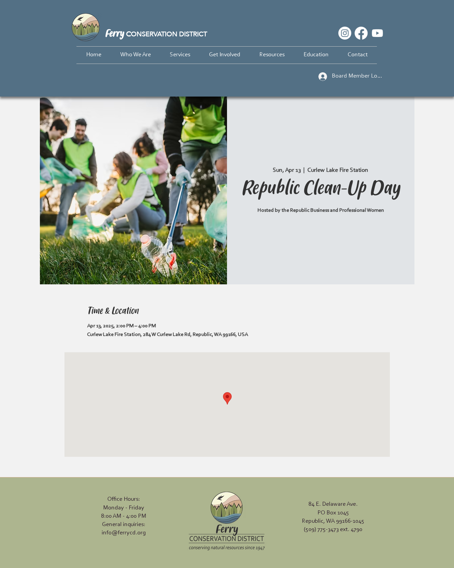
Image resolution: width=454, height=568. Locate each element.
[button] (135, 55)
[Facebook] (361, 33)
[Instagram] (344, 33)
